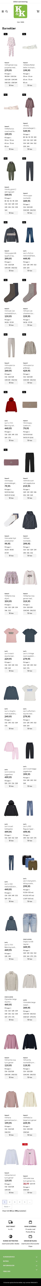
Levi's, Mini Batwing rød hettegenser (9, 424)
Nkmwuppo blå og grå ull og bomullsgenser (10, 254)
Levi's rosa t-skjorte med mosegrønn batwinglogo (9, 654)
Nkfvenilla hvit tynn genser (10, 1176)
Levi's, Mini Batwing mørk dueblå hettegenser (10, 946)
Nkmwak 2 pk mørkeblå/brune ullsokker (11, 312)
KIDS (22, 22)
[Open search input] (6, 11)
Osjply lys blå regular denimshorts (28, 942)
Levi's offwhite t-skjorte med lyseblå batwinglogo (29, 712)
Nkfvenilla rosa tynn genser (10, 1061)
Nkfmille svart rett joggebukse (29, 482)
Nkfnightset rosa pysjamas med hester (11, 66)
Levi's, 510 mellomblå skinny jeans (11, 885)
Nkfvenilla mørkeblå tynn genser (28, 1061)
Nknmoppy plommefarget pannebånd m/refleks (10, 482)
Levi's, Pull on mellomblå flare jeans (29, 254)
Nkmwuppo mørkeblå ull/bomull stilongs (27, 196)
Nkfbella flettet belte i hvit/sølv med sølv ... (29, 66)
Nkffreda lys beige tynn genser (29, 1118)
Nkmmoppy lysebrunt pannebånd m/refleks (27, 424)
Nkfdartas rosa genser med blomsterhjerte (28, 597)
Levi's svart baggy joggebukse (29, 770)
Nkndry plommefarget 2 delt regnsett (29, 126)
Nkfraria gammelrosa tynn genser (11, 1118)
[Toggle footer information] (37, 1257)
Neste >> (7, 1206)
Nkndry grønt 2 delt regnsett (10, 190)
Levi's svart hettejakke (9, 827)
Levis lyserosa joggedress (10, 773)
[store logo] (20, 11)
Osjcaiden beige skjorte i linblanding (11, 1000)
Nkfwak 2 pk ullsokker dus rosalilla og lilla (28, 312)
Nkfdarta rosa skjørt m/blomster (10, 597)
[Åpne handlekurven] (38, 11)
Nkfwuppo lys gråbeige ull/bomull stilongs (10, 366)
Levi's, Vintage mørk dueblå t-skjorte (28, 654)
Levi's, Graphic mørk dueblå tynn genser (11, 712)
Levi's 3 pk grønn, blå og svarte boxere (29, 882)
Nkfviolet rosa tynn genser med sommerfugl (29, 1179)
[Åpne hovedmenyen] (3, 11)
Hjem (18, 22)
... (29, 1202)
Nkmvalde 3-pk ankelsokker (10, 539)
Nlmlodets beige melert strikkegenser (29, 1003)
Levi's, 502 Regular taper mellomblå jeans (29, 827)
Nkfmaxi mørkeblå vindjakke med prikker (28, 539)
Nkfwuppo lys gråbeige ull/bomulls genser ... (28, 366)
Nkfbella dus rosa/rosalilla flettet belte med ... (11, 130)
